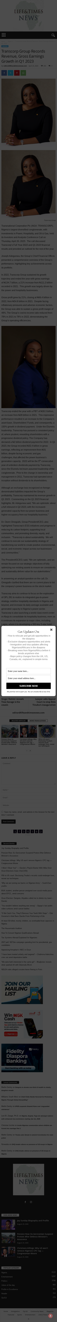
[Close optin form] (52, 630)
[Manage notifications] (50, 1316)
